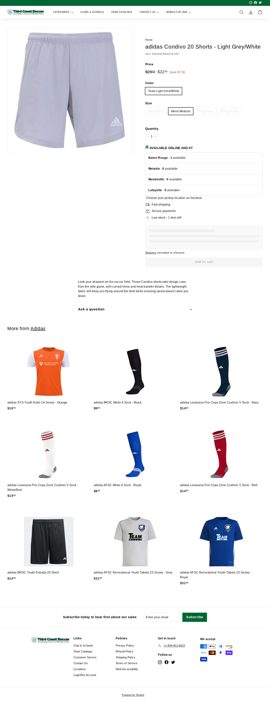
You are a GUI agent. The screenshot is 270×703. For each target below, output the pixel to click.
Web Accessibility (127, 669)
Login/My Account (84, 675)
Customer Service (84, 657)
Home (149, 39)
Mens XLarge (229, 111)
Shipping (150, 252)
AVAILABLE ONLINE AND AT (171, 148)
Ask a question (91, 309)
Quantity (151, 128)
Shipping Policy (125, 657)
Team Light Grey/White (163, 91)
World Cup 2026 (177, 12)
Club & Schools (83, 645)
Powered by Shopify (133, 695)
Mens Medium (180, 111)
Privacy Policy (125, 645)
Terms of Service (126, 663)
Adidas (38, 328)
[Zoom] (70, 90)
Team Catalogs (121, 12)
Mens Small (156, 111)
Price (149, 64)
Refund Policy (124, 651)
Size (148, 103)
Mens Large (205, 111)
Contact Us (148, 12)
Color (149, 83)
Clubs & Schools (92, 12)
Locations (79, 669)
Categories (61, 12)
